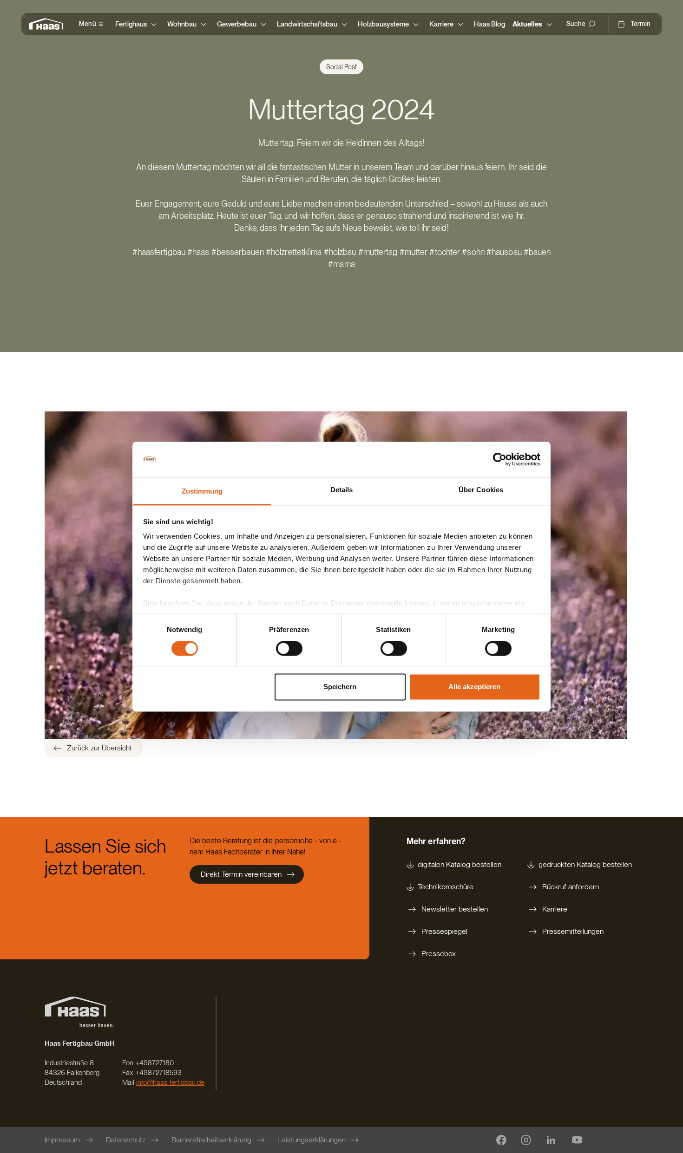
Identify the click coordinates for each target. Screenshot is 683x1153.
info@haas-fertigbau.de (170, 1082)
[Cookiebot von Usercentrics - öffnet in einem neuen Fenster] (499, 459)
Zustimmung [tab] (202, 491)
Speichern (339, 687)
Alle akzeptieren (474, 687)
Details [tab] (341, 490)
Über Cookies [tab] (481, 490)
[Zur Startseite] (48, 24)
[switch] (289, 648)
